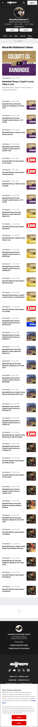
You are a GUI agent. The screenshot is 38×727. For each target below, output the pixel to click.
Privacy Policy (23, 680)
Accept (19, 717)
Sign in (32, 3)
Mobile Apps (23, 676)
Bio (11, 36)
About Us (13, 676)
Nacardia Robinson (18, 19)
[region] (19, 705)
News (30, 36)
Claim (12, 30)
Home (5, 36)
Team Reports (6, 78)
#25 (19, 26)
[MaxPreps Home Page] (15, 41)
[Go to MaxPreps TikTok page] (9, 670)
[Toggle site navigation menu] (2, 2)
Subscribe (12, 680)
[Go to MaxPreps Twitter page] (23, 670)
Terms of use (11, 683)
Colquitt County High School (19, 634)
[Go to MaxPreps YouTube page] (14, 670)
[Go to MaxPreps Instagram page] (19, 670)
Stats (16, 36)
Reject (19, 723)
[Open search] (23, 2)
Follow (26, 30)
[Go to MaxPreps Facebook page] (28, 670)
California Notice (25, 683)
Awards (22, 36)
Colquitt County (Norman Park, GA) (19, 22)
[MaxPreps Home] (12, 2)
